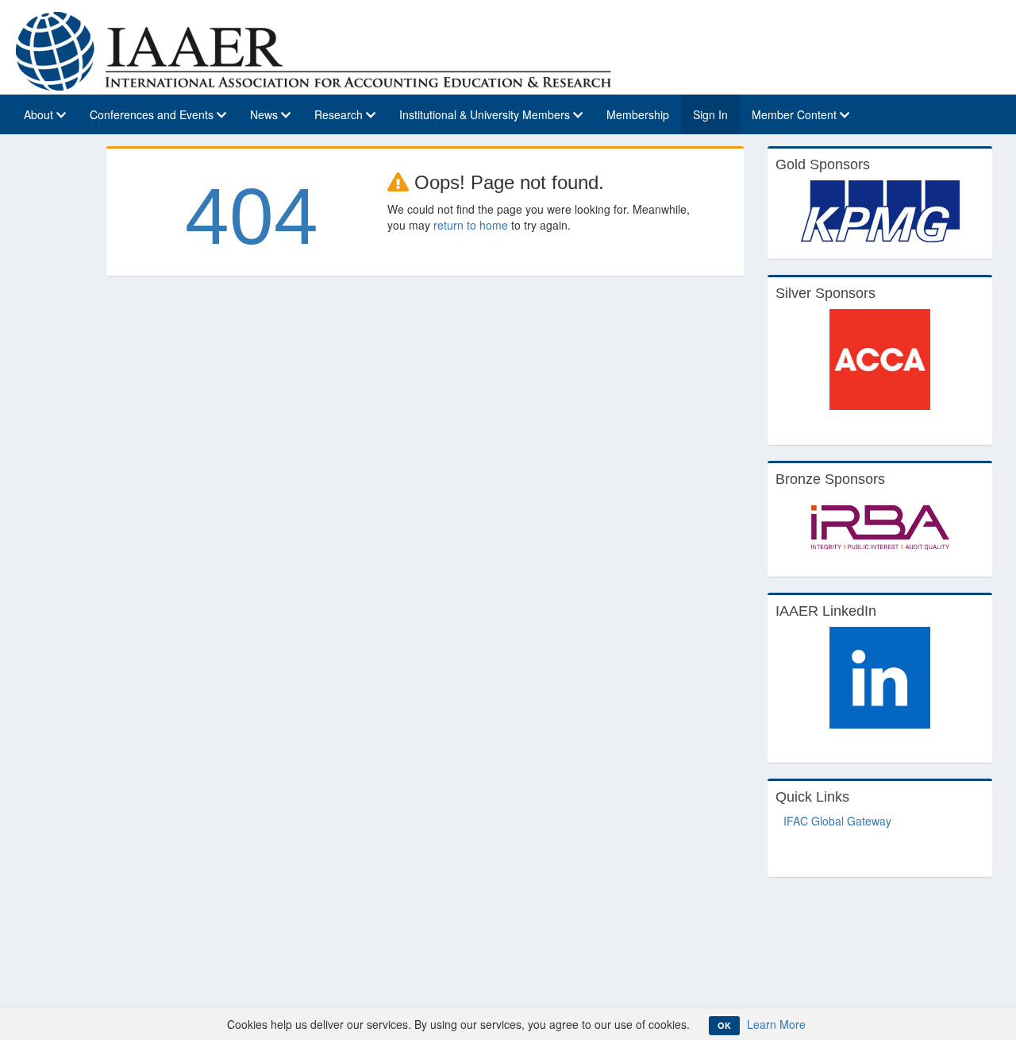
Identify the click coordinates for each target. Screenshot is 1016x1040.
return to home (470, 225)
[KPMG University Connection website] (879, 211)
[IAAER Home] (313, 49)
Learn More (776, 1024)
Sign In (710, 114)
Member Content (796, 114)
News (265, 114)
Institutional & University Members (486, 114)
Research (340, 114)
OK (724, 1025)
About (40, 114)
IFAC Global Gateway (837, 821)
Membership (637, 114)
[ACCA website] (880, 360)
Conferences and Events (153, 114)
